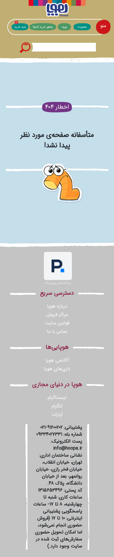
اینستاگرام (57, 397)
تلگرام (57, 406)
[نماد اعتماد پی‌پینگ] (58, 268)
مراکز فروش (57, 314)
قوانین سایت (57, 323)
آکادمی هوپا (57, 360)
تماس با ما (57, 331)
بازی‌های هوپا (57, 368)
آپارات (57, 414)
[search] (25, 47)
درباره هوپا (57, 306)
